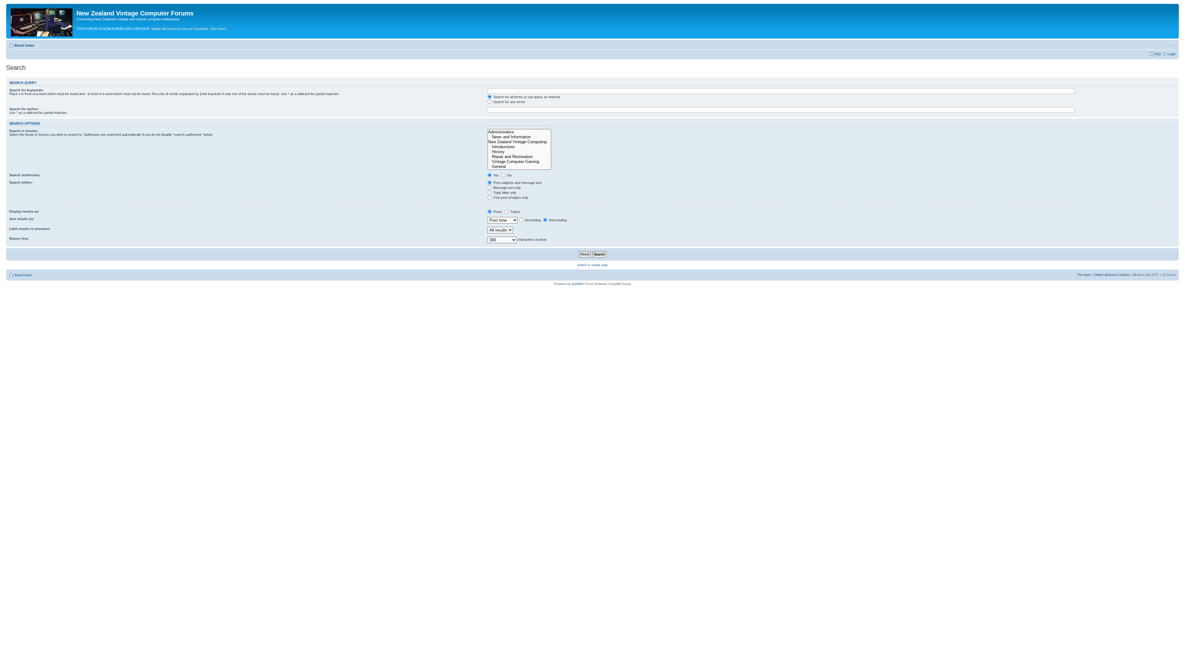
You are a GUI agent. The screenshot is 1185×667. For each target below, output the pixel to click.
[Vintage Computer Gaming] (519, 161)
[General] (519, 166)
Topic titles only (504, 192)
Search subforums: (24, 175)
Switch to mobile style (592, 265)
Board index (24, 45)
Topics (514, 212)
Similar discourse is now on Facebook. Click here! (188, 29)
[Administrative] (519, 132)
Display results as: (24, 211)
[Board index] (42, 21)
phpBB (577, 284)
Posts (497, 212)
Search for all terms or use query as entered (526, 97)
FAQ (1157, 54)
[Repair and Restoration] (519, 156)
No (509, 175)
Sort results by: (21, 219)
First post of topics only (510, 197)
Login (1172, 54)
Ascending (532, 220)
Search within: (21, 182)
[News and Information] (519, 137)
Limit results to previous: (29, 229)
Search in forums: (23, 131)
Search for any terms (509, 102)
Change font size (1171, 44)
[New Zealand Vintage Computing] (519, 142)
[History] (519, 151)
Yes (496, 175)
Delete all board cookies (1112, 275)
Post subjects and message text (517, 183)
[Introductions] (519, 146)
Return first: (19, 238)
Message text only (507, 188)
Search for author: (24, 109)
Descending (557, 220)
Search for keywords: (26, 90)
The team (1084, 275)
